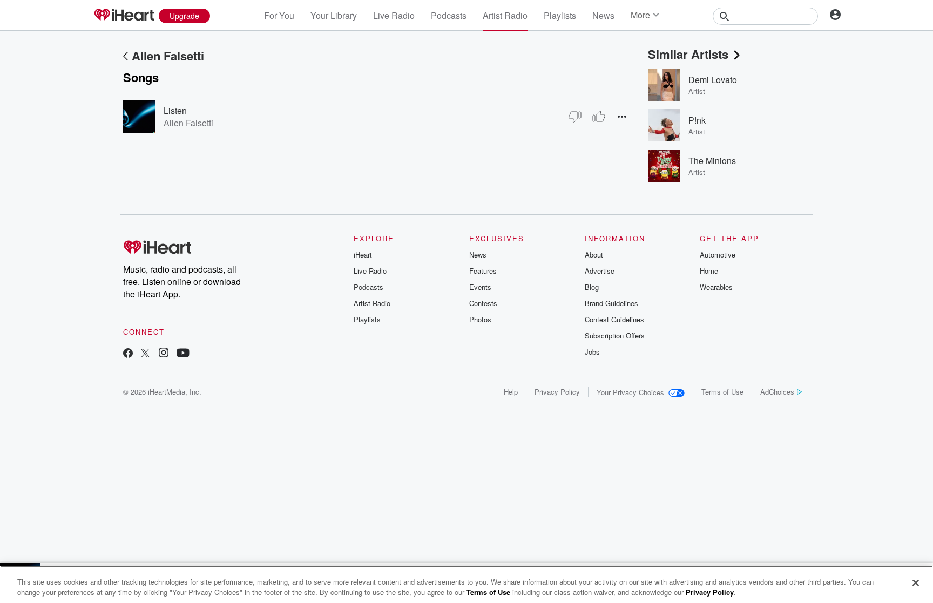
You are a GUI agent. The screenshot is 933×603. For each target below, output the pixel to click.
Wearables (716, 287)
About (594, 254)
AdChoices (777, 392)
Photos (480, 319)
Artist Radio (505, 15)
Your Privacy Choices (630, 392)
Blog (592, 287)
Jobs (592, 352)
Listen (175, 110)
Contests (483, 303)
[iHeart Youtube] (183, 354)
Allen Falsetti (168, 55)
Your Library (333, 15)
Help (511, 392)
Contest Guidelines (614, 319)
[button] (622, 116)
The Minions (712, 160)
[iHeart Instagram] (163, 354)
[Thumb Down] (575, 117)
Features (483, 271)
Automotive (717, 254)
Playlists (560, 15)
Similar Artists (688, 54)
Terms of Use (722, 392)
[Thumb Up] (599, 117)
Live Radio (394, 15)
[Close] (916, 583)
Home (709, 271)
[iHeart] (123, 15)
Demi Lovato (712, 79)
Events (480, 287)
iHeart (363, 254)
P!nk (697, 120)
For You (279, 15)
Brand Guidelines (611, 303)
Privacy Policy (557, 392)
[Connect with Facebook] (128, 354)
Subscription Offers (615, 335)
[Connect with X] (145, 354)
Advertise (599, 271)
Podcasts (448, 15)
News (603, 15)
